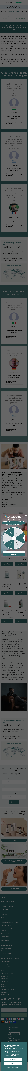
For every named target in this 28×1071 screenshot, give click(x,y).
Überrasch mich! (14, 554)
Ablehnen (13, 1063)
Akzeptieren (13, 1059)
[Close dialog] (26, 515)
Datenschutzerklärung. (10, 1055)
